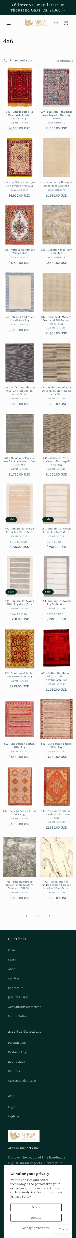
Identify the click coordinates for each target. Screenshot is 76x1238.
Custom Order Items (22, 1080)
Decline (36, 1217)
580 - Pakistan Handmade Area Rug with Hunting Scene (56, 115)
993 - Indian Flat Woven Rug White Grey (56, 602)
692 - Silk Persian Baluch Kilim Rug (19, 745)
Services (13, 978)
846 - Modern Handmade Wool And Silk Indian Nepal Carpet (19, 391)
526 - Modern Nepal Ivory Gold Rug (56, 251)
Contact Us (15, 987)
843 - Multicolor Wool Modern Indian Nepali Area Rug (56, 461)
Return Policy (17, 1016)
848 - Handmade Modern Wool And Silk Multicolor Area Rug (19, 461)
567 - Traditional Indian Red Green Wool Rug (19, 675)
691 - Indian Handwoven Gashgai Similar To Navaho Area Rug (56, 676)
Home (12, 950)
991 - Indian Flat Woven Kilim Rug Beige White (56, 530)
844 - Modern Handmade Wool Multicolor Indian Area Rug (56, 391)
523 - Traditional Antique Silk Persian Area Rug (19, 184)
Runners (14, 1071)
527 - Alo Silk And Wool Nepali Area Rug (19, 318)
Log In (12, 1107)
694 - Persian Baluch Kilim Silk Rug (19, 812)
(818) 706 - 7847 (18, 997)
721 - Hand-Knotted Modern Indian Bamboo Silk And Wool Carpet (56, 885)
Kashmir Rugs (18, 1052)
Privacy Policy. (20, 1196)
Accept (36, 1207)
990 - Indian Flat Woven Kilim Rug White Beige (19, 530)
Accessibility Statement (24, 1006)
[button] (8, 23)
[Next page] (49, 916)
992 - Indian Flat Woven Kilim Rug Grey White (19, 602)
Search (13, 959)
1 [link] (26, 916)
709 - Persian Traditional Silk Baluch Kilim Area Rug (56, 814)
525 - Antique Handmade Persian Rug (19, 251)
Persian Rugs (17, 1042)
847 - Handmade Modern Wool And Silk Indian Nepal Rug (56, 320)
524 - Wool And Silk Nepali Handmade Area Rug (56, 184)
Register (13, 1116)
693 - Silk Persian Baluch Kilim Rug (56, 745)
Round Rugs (16, 1061)
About (12, 969)
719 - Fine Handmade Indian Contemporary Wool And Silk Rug (19, 885)
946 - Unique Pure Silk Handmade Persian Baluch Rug (19, 115)
